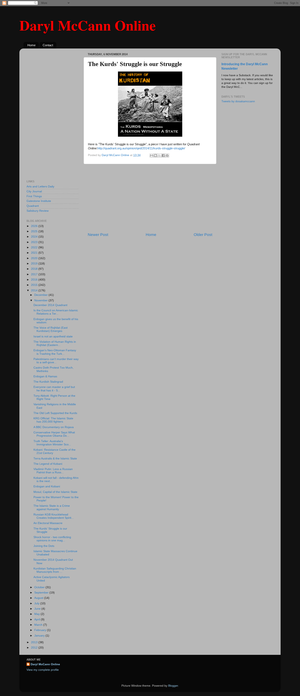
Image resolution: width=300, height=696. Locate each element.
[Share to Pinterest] (167, 155)
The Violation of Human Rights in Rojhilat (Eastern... (54, 343)
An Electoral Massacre (47, 523)
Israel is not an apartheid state (53, 336)
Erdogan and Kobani (46, 486)
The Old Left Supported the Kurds (55, 413)
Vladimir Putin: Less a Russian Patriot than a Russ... (53, 471)
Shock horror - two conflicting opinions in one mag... (52, 539)
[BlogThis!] (155, 155)
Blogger (173, 685)
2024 (34, 236)
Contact (48, 45)
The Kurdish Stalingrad (48, 381)
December (41, 294)
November (41, 300)
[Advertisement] (150, 198)
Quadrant (33, 205)
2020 (34, 258)
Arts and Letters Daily (40, 186)
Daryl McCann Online (87, 25)
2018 (34, 268)
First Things (34, 196)
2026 (34, 226)
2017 (34, 274)
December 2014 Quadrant (50, 305)
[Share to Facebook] (163, 155)
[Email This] (152, 155)
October (40, 587)
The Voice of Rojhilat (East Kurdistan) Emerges (50, 329)
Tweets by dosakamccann (238, 101)
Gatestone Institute (39, 201)
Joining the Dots (43, 545)
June (37, 608)
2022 (34, 247)
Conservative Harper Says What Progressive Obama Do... (54, 434)
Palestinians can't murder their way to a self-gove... (56, 361)
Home (31, 45)
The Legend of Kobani (47, 463)
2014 (34, 290)
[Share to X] (159, 155)
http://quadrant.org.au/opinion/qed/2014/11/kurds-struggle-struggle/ (141, 148)
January (40, 635)
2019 (34, 263)
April (37, 619)
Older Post (203, 234)
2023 (34, 242)
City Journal (34, 191)
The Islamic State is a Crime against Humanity (51, 507)
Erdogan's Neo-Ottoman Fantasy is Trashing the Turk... (54, 352)
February (40, 630)
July (37, 603)
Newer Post (98, 234)
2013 (34, 642)
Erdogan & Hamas (45, 376)
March (38, 624)
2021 (34, 252)
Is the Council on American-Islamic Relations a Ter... (55, 312)
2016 (34, 279)
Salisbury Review (38, 210)
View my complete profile (43, 669)
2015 (34, 284)
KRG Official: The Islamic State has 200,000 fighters (53, 420)
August (39, 597)
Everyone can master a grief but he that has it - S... (54, 388)
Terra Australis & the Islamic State (55, 458)
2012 (34, 647)
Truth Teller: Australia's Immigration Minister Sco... (52, 443)
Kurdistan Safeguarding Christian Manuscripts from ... (54, 570)
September (41, 592)
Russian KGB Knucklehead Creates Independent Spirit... (53, 516)
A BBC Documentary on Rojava (53, 427)
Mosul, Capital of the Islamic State (55, 491)
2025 (34, 231)
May (37, 614)
